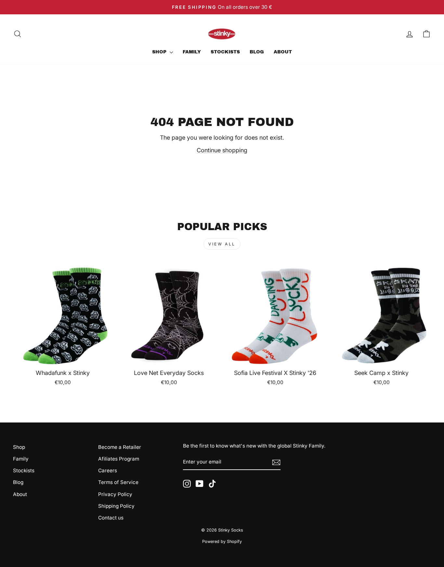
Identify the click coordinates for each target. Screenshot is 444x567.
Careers (107, 470)
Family (192, 51)
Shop (160, 51)
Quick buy (62, 356)
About (283, 51)
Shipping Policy (116, 506)
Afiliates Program (118, 459)
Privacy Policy (115, 494)
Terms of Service (118, 482)
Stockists (225, 51)
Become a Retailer (119, 447)
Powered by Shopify (222, 541)
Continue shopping (222, 150)
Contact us (111, 518)
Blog (257, 51)
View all (222, 244)
